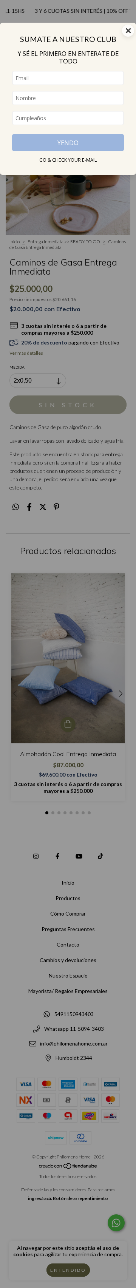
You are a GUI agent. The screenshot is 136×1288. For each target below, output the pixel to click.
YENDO (68, 142)
